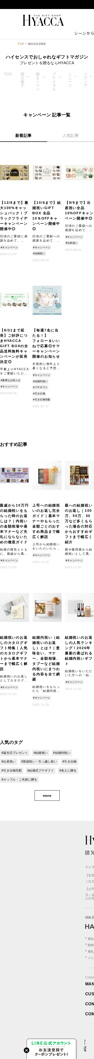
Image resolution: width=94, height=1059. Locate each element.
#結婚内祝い (40, 381)
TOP (21, 44)
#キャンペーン (9, 247)
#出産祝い (72, 243)
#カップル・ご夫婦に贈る (19, 779)
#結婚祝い (39, 253)
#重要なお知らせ (10, 380)
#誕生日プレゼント (15, 753)
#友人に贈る (68, 770)
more (47, 795)
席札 (91, 951)
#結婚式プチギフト (40, 770)
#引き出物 (39, 393)
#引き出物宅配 (41, 399)
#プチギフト (40, 387)
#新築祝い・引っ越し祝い (39, 761)
